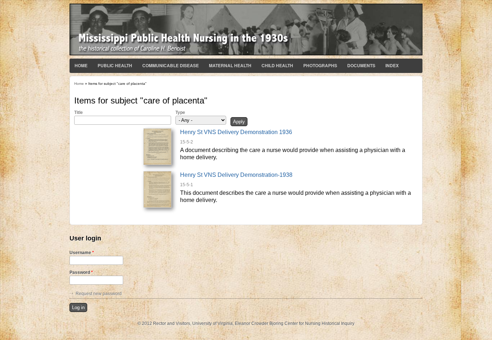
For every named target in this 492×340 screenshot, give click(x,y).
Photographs (320, 65)
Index (392, 65)
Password (81, 272)
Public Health (115, 65)
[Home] (246, 53)
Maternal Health (230, 65)
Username (82, 252)
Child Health (277, 65)
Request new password (99, 293)
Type (180, 112)
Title (78, 112)
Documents (361, 65)
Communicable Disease (170, 65)
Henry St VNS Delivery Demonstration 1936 (236, 132)
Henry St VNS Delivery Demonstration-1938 (236, 175)
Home (81, 65)
